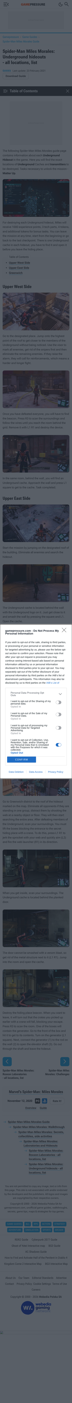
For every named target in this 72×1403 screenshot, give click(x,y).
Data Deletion (16, 771)
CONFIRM (21, 759)
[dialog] (36, 701)
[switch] (58, 702)
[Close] (65, 631)
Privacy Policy (55, 771)
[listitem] (36, 694)
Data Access (36, 771)
